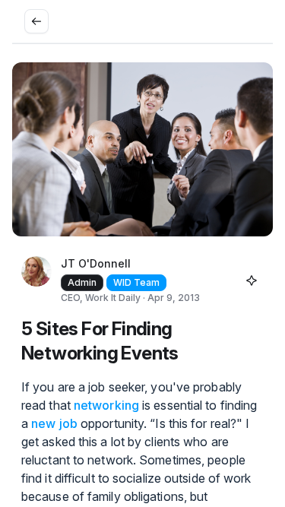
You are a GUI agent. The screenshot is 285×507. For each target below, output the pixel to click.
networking (106, 405)
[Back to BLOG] (36, 21)
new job (54, 423)
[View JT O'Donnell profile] (36, 280)
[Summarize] (251, 280)
